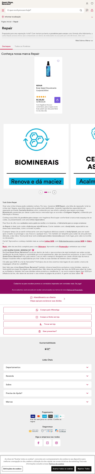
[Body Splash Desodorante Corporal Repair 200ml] (48, 69)
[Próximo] (54, 192)
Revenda (10, 376)
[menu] (2, 10)
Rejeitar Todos (84, 469)
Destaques (6, 46)
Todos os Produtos (22, 46)
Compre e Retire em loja (49, 317)
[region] (47, 464)
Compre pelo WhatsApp (49, 310)
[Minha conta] (87, 3)
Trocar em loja (49, 324)
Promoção (63, 247)
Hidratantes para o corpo (69, 241)
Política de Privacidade (75, 290)
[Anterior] (40, 192)
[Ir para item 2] (48, 192)
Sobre (8, 385)
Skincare (42, 247)
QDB (82, 241)
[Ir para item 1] (45, 192)
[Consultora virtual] (87, 10)
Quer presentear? (50, 331)
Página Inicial (6, 22)
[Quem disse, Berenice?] (7, 3)
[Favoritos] (92, 3)
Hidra (89, 241)
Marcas (9, 402)
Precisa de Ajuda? (14, 393)
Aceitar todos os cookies (63, 469)
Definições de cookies (12, 469)
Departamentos (13, 367)
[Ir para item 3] (50, 192)
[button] (58, 61)
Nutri (5, 247)
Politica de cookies (56, 464)
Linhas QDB (49, 241)
